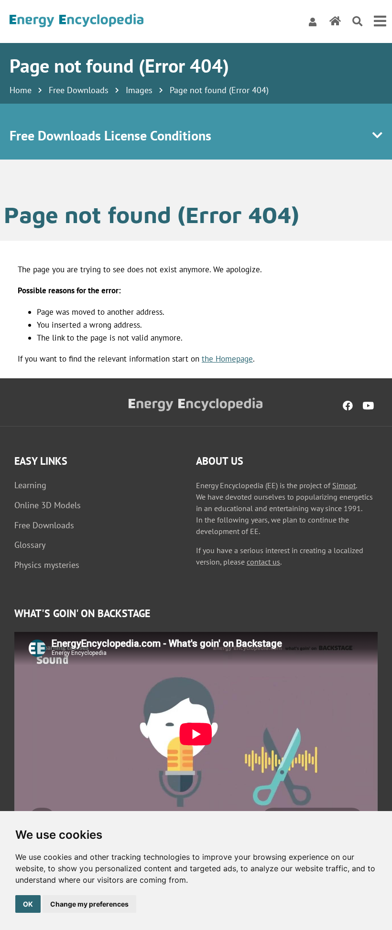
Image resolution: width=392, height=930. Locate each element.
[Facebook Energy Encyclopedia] (348, 406)
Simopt (344, 485)
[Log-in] (313, 21)
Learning (30, 485)
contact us (263, 562)
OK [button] (28, 904)
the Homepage (227, 358)
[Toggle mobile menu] (380, 21)
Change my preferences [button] (89, 904)
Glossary (29, 544)
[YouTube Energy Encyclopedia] (368, 406)
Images (139, 90)
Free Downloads (79, 90)
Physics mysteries (46, 564)
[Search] (357, 21)
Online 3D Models (47, 505)
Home (21, 90)
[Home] (76, 21)
